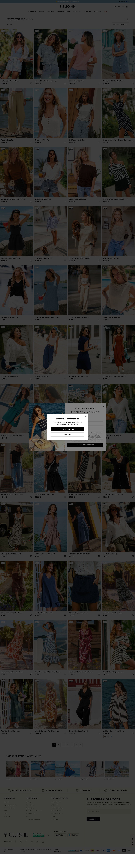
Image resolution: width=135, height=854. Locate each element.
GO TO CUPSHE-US (68, 429)
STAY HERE (67, 434)
